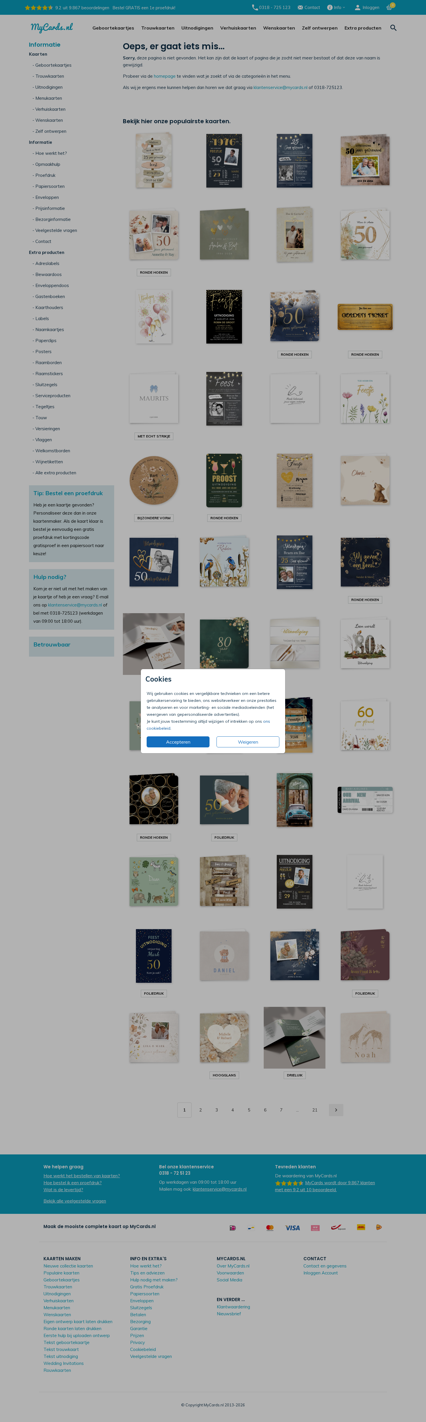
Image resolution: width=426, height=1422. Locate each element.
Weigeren (248, 742)
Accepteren (178, 742)
